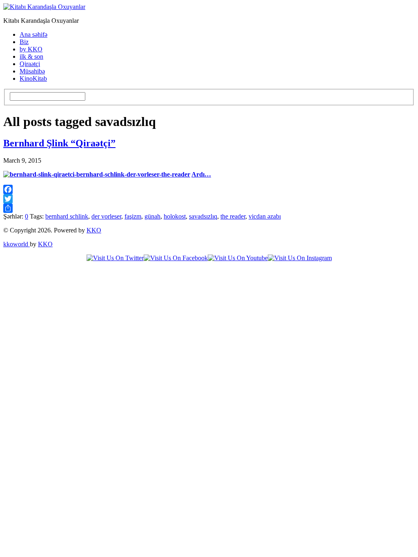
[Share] (209, 208)
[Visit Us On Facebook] (176, 257)
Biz (24, 41)
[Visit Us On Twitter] (115, 257)
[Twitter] (209, 198)
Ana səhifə (33, 34)
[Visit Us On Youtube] (238, 257)
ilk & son (31, 56)
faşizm (133, 216)
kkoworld (16, 244)
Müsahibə (32, 71)
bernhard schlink (66, 216)
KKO (94, 230)
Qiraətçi (30, 63)
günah (152, 216)
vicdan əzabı (265, 216)
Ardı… (201, 174)
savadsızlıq (203, 216)
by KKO (31, 49)
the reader (232, 216)
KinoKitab (33, 78)
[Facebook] (209, 189)
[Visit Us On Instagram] (300, 257)
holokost (175, 216)
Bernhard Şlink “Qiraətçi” (59, 143)
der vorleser (106, 216)
